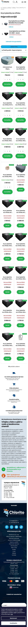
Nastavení (13, 618)
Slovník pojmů (14, 545)
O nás (14, 551)
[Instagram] (11, 527)
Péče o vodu (14, 547)
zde (12, 614)
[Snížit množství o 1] (5, 79)
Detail (20, 189)
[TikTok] (21, 527)
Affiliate (14, 553)
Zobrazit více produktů (13, 41)
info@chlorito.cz (15, 520)
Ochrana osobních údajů (14, 540)
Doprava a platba (14, 542)
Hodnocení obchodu (14, 544)
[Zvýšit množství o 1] (10, 79)
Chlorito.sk (15, 587)
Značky (14, 549)
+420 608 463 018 (14, 522)
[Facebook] (7, 527)
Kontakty (14, 555)
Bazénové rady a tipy (14, 534)
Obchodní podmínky (14, 538)
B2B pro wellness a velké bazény (14, 536)
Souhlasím (13, 623)
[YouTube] (16, 527)
